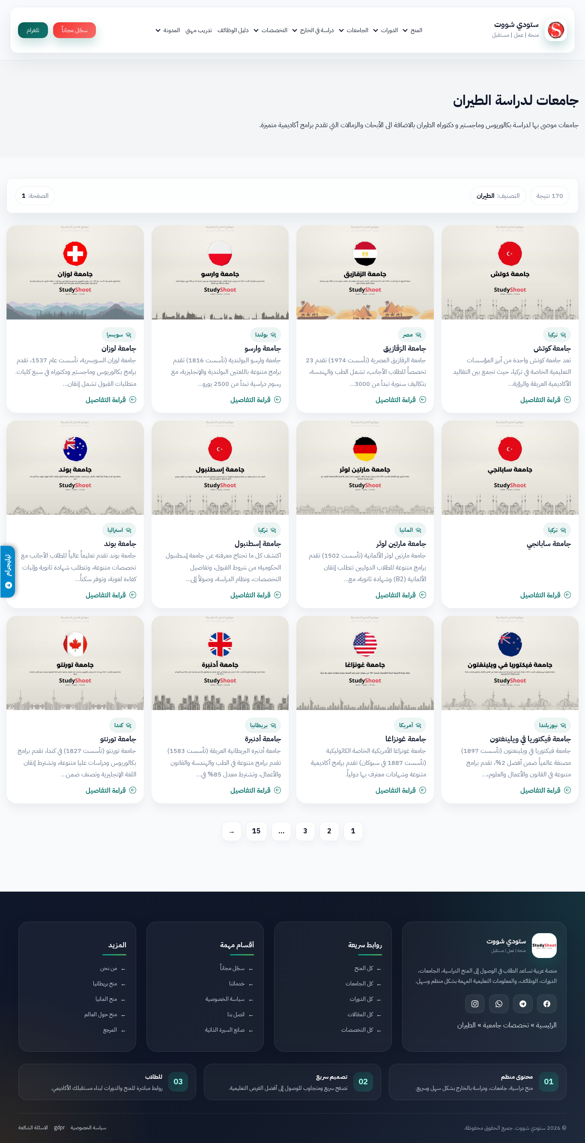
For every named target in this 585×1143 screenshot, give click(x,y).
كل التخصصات (357, 1030)
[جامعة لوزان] (75, 272)
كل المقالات (360, 1014)
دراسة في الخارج (317, 30)
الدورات (389, 30)
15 (256, 831)
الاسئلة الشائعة (33, 1127)
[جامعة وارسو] (220, 272)
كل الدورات (361, 999)
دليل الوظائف (233, 30)
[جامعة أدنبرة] (220, 663)
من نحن (108, 968)
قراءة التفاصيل (540, 400)
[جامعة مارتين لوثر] (365, 468)
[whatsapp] (499, 1003)
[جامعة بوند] (75, 468)
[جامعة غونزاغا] (365, 663)
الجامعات (357, 30)
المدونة (172, 30)
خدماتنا (237, 983)
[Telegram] (523, 1003)
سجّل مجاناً (74, 30)
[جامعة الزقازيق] (365, 272)
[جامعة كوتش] (510, 272)
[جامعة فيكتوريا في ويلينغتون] (510, 663)
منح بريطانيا (105, 983)
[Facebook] (547, 1003)
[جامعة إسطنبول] (220, 468)
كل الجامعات (359, 983)
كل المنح (364, 968)
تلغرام (33, 30)
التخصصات (274, 30)
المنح (416, 30)
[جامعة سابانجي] (510, 468)
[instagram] (475, 1003)
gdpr (59, 1127)
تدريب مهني (198, 30)
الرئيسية (546, 1025)
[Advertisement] (157, 1071)
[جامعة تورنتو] (75, 663)
